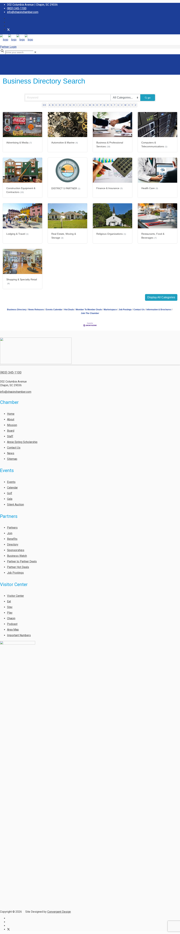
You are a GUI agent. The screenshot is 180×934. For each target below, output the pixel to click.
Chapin (11, 618)
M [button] (90, 105)
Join (9, 533)
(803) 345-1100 (16, 8)
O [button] (97, 105)
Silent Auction (15, 504)
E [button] (63, 105)
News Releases (36, 309)
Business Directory (17, 309)
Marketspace (110, 309)
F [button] (66, 105)
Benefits (12, 539)
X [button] (129, 105)
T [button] (114, 105)
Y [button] (132, 105)
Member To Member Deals (89, 309)
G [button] (70, 105)
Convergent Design (59, 911)
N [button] (93, 105)
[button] (161, 297)
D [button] (59, 105)
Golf (9, 493)
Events (11, 482)
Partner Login (8, 46)
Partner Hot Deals (18, 567)
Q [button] (104, 105)
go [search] (149, 97)
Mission (12, 425)
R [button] (108, 105)
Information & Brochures (158, 309)
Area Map (13, 629)
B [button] (52, 105)
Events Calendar (54, 309)
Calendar (12, 487)
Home (10, 413)
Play (9, 612)
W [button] (125, 105)
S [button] (111, 105)
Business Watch (17, 555)
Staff (10, 436)
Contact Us (139, 309)
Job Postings (125, 309)
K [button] (83, 105)
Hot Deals (69, 309)
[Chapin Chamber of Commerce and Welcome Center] (16, 39)
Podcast (12, 624)
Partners (12, 527)
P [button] (100, 105)
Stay (9, 607)
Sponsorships (15, 550)
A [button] (49, 105)
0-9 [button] (44, 105)
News (10, 453)
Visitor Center (15, 595)
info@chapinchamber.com (22, 12)
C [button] (56, 105)
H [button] (74, 105)
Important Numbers (19, 635)
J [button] (79, 105)
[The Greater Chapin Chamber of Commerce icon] (8, 29)
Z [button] (135, 105)
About (10, 419)
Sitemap (12, 459)
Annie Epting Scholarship (22, 442)
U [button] (118, 105)
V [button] (121, 105)
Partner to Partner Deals (22, 561)
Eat (9, 601)
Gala (9, 499)
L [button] (86, 105)
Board (10, 430)
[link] (35, 52)
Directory (12, 544)
